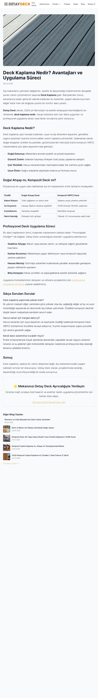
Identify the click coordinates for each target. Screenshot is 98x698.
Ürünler (55, 4)
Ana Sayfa (34, 4)
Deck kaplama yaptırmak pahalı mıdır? (23, 300)
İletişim (91, 4)
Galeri (75, 4)
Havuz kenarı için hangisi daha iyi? (21, 318)
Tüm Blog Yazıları (10, 463)
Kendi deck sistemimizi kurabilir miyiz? (23, 335)
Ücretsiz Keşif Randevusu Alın (49, 402)
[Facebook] (95, 4)
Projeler (67, 4)
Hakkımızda (44, 4)
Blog (83, 4)
